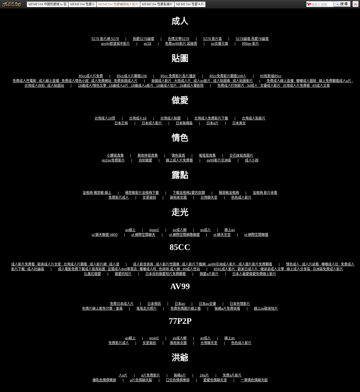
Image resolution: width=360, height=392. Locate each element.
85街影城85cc (271, 76)
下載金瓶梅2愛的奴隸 (189, 193)
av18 (147, 44)
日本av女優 (207, 304)
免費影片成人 (119, 198)
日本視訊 (154, 304)
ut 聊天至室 (222, 235)
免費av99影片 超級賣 (181, 44)
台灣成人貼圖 (170, 118)
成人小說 (251, 160)
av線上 (130, 230)
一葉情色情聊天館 (254, 380)
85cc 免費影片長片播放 (178, 76)
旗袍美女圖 (178, 198)
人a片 (123, 375)
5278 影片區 (212, 39)
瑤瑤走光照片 (146, 309)
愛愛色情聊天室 (215, 380)
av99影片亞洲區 (219, 160)
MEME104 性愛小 (82, 4)
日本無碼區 (184, 123)
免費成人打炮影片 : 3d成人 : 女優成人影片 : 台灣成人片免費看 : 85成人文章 (273, 86)
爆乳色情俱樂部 (104, 380)
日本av (180, 304)
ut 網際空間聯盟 (256, 235)
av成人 (205, 230)
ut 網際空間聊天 (143, 235)
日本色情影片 (240, 304)
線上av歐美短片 (266, 309)
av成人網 (179, 230)
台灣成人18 (138, 118)
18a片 (204, 375)
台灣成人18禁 (104, 118)
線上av (229, 230)
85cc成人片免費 (91, 76)
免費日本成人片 (122, 304)
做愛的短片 (123, 274)
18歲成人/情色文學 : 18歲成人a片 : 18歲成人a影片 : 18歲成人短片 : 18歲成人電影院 (141, 86)
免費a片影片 (232, 375)
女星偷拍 (149, 198)
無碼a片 (180, 375)
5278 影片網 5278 (105, 39)
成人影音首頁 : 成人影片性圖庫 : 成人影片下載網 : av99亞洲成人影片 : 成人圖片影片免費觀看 (202, 264)
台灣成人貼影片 (254, 118)
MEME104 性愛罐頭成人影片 (118, 4)
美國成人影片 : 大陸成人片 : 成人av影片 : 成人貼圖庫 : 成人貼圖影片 (202, 81)
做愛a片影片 (209, 274)
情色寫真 (178, 156)
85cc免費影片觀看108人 (228, 76)
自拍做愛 (145, 160)
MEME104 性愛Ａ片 (190, 4)
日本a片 (212, 123)
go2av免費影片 (113, 160)
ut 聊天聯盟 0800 (105, 235)
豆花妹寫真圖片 (241, 156)
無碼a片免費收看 (227, 309)
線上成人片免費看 (179, 160)
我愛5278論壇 (143, 39)
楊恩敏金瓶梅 (229, 193)
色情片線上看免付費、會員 (102, 309)
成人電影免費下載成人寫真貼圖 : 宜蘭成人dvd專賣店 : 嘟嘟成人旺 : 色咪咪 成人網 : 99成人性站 (129, 269)
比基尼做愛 (92, 274)
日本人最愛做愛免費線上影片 (254, 274)
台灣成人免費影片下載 (211, 118)
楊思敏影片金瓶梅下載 (142, 193)
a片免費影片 (150, 375)
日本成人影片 (152, 123)
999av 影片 (250, 44)
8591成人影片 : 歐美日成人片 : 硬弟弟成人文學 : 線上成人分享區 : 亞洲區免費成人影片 (278, 269)
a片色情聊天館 (141, 380)
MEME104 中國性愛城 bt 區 (47, 4)
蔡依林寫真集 (148, 156)
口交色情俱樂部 (178, 380)
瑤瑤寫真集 (207, 156)
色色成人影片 (241, 198)
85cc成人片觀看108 (132, 76)
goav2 (154, 230)
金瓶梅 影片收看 (265, 193)
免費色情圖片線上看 (185, 309)
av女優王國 (219, 44)
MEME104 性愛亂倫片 (157, 4)
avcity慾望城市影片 (115, 44)
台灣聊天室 (209, 198)
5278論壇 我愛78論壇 (252, 39)
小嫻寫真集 (115, 156)
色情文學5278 (178, 39)
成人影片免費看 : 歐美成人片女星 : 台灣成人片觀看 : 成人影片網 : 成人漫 (65, 264)
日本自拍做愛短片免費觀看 (165, 274)
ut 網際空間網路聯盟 (184, 235)
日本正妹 (121, 123)
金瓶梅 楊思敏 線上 (97, 193)
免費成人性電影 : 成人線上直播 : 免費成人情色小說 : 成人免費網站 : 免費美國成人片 (75, 81)
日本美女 (239, 123)
